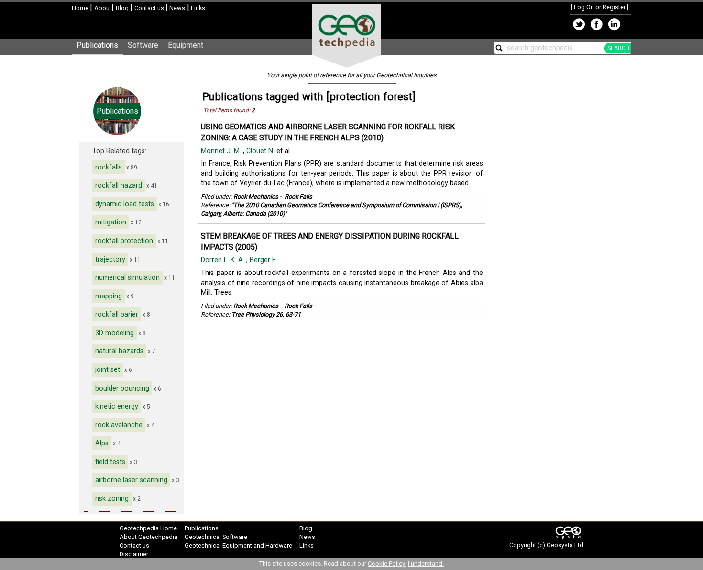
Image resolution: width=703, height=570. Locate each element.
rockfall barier (116, 314)
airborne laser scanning (131, 480)
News (176, 7)
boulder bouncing (122, 388)
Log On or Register (600, 7)
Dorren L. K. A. (223, 260)
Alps (102, 443)
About (102, 7)
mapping (108, 296)
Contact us (149, 7)
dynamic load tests (124, 204)
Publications (97, 45)
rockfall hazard (118, 185)
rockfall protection (124, 241)
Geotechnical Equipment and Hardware (238, 545)
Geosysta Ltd (565, 545)
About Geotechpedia (148, 536)
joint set (107, 370)
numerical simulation (127, 278)
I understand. (426, 563)
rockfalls (108, 167)
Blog (123, 7)
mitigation (110, 222)
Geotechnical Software (216, 536)
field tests (110, 462)
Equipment (185, 45)
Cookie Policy (387, 563)
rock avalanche (119, 425)
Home (81, 7)
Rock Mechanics (255, 196)
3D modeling (114, 333)
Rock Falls (298, 196)
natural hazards (119, 351)
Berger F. (264, 260)
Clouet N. (261, 151)
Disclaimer (134, 554)
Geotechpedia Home (148, 528)
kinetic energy (116, 406)
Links (197, 7)
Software (143, 45)
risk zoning (112, 499)
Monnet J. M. (222, 151)
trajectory (110, 259)
